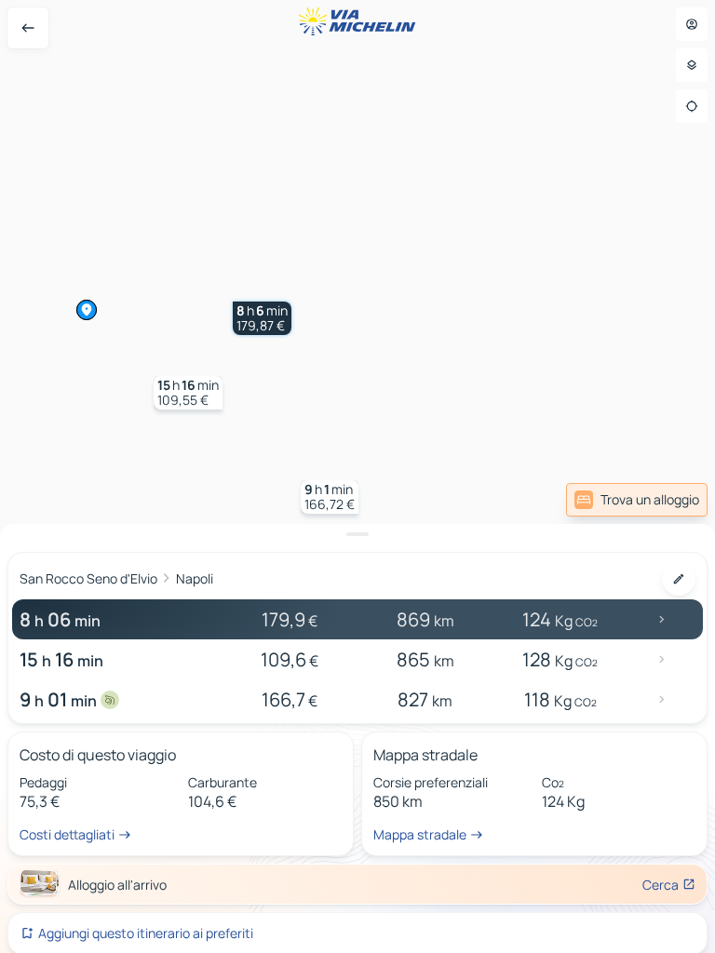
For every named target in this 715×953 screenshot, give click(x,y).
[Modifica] (678, 579)
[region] (357, 476)
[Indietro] (27, 27)
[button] (262, 318)
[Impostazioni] (692, 65)
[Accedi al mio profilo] (692, 24)
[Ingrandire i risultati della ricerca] (357, 534)
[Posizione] (692, 106)
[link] (637, 500)
